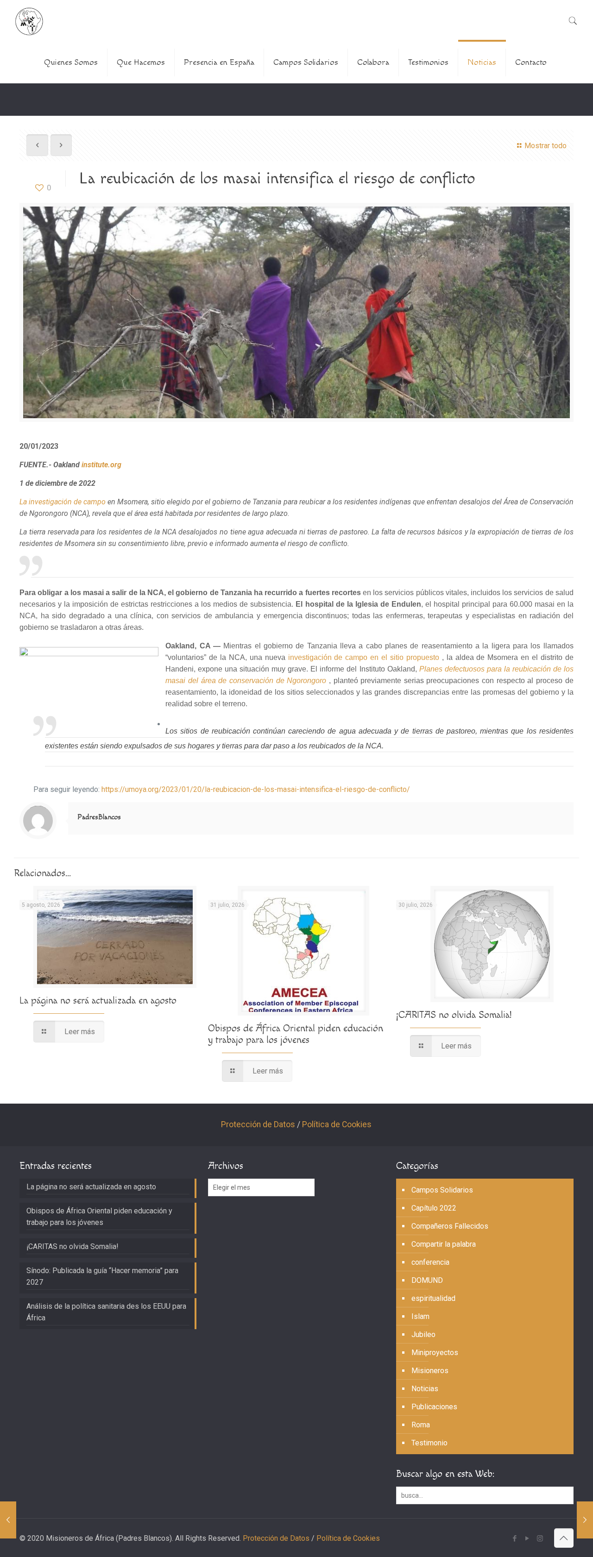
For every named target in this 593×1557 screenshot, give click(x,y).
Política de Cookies (337, 1124)
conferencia (430, 1262)
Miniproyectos (434, 1352)
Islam (420, 1316)
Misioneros (429, 1370)
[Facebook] (515, 1538)
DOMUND (427, 1280)
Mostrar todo (545, 145)
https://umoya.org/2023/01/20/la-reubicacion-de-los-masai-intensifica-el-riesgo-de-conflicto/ (255, 789)
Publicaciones (434, 1406)
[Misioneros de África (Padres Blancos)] (29, 21)
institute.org (101, 464)
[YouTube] (527, 1538)
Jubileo (423, 1334)
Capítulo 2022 (433, 1208)
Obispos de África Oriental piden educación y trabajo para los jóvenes (295, 1034)
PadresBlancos (99, 817)
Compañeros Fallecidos (449, 1226)
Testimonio (429, 1442)
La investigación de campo (62, 501)
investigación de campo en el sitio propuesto (363, 657)
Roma (420, 1424)
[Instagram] (540, 1538)
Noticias (424, 1388)
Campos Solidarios (442, 1190)
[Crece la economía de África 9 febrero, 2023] (585, 1519)
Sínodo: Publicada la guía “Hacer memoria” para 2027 (102, 1276)
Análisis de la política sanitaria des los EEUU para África (106, 1312)
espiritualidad (433, 1298)
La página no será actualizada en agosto (98, 1000)
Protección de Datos (258, 1124)
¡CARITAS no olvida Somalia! (453, 1015)
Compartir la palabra (443, 1244)
